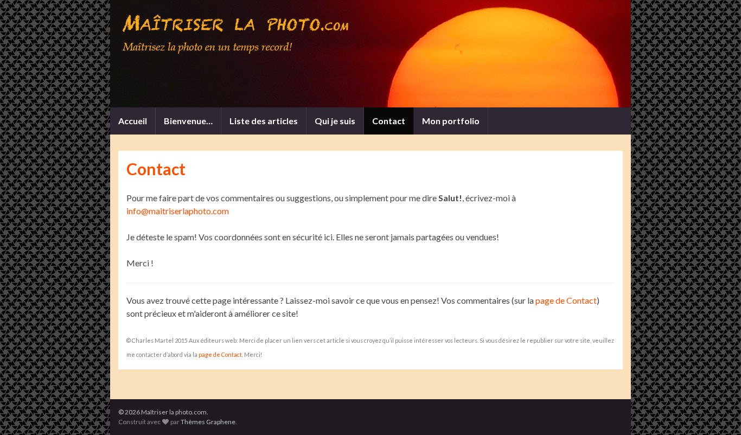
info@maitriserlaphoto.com (177, 211)
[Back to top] (716, 410)
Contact (388, 121)
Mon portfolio (451, 121)
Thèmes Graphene (208, 422)
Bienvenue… (188, 121)
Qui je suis (335, 121)
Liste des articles (263, 121)
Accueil (132, 121)
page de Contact (566, 300)
